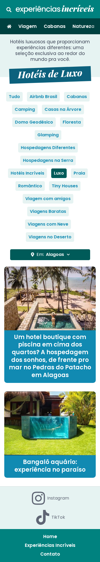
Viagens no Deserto (50, 237)
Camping (25, 109)
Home (50, 536)
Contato (50, 554)
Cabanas (55, 26)
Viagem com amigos (48, 199)
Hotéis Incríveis (27, 173)
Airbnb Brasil (43, 97)
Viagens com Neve (48, 224)
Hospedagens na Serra (48, 160)
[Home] (9, 26)
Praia (79, 173)
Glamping (48, 135)
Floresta (72, 122)
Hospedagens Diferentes (48, 148)
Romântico (30, 186)
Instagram (58, 498)
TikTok (58, 517)
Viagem (27, 26)
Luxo (59, 173)
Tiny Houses (65, 186)
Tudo (14, 97)
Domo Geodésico (34, 122)
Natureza (83, 26)
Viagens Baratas (48, 211)
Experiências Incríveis (50, 545)
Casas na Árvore (63, 109)
